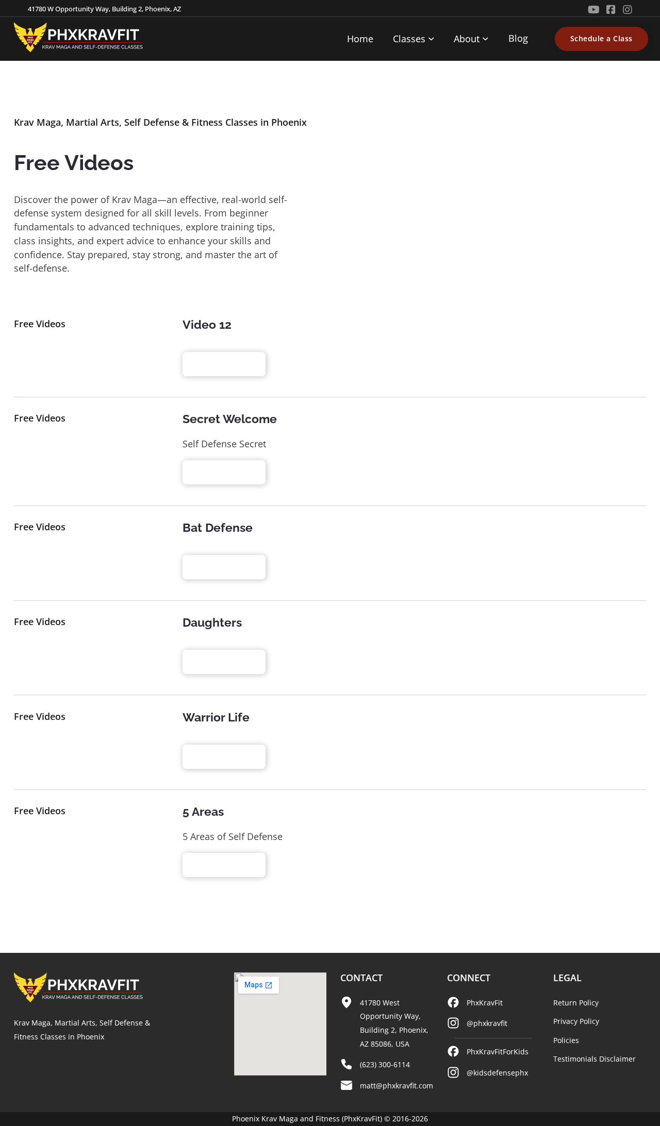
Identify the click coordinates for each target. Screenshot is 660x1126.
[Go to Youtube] (594, 10)
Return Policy (576, 1002)
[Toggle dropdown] (431, 39)
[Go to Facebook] (611, 10)
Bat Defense (218, 527)
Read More (218, 363)
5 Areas (203, 811)
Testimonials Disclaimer (594, 1059)
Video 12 (207, 324)
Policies (566, 1040)
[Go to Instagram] (627, 10)
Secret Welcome (230, 419)
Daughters (212, 622)
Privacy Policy (576, 1021)
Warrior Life (216, 717)
